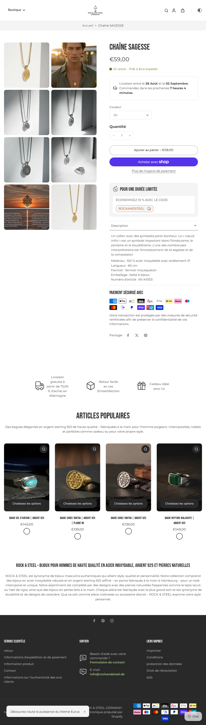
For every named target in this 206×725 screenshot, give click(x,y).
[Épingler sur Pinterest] (145, 335)
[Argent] (27, 531)
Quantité (117, 126)
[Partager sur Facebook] (128, 335)
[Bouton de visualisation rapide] (44, 449)
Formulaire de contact (107, 662)
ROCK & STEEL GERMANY (102, 708)
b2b (149, 677)
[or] (77, 536)
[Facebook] (94, 620)
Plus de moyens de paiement (154, 171)
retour (8, 650)
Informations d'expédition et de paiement (35, 657)
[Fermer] (85, 712)
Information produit (19, 664)
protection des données (164, 664)
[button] (153, 150)
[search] (166, 10)
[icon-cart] (182, 10)
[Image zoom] (26, 65)
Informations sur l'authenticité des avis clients (33, 679)
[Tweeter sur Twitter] (136, 335)
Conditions (155, 657)
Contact (10, 670)
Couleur (115, 107)
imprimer (154, 650)
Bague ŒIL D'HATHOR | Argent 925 (26, 518)
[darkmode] (197, 10)
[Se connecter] (173, 10)
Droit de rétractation (162, 670)
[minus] (114, 136)
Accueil (87, 25)
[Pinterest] (103, 620)
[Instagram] (111, 620)
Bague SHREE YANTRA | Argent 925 (128, 518)
